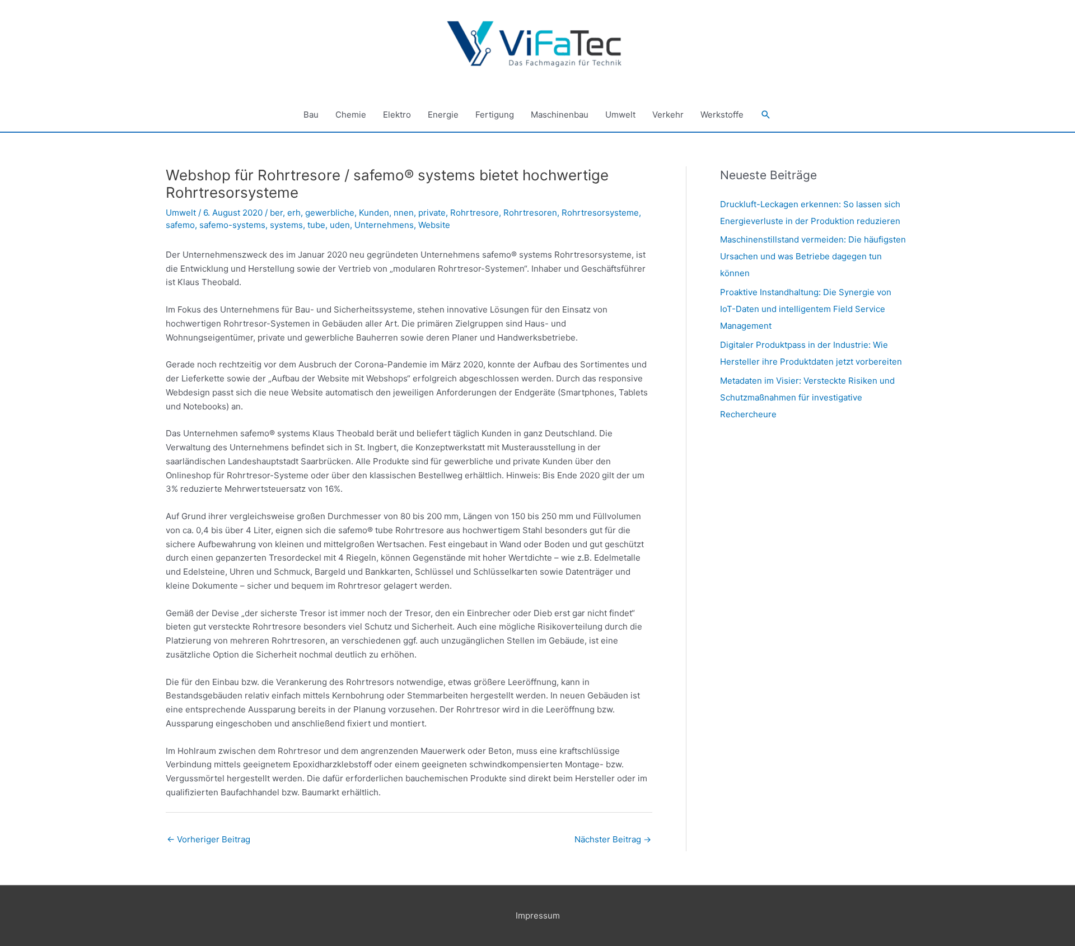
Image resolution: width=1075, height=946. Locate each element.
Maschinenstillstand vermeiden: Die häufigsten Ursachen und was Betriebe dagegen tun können (813, 256)
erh (294, 212)
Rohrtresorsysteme (600, 212)
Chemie (350, 114)
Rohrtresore (474, 212)
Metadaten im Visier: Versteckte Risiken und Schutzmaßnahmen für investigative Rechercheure (807, 397)
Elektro (397, 114)
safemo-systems (232, 225)
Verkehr (668, 114)
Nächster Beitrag (612, 839)
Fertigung (494, 114)
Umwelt (620, 114)
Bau (311, 114)
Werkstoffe (722, 114)
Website (434, 225)
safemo (180, 225)
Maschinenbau (559, 114)
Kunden (374, 212)
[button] (766, 114)
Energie (443, 114)
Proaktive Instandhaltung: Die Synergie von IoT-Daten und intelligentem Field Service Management (805, 309)
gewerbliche (329, 212)
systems (286, 225)
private (432, 212)
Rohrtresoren (530, 212)
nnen (404, 212)
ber (276, 212)
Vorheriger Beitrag (208, 839)
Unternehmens (384, 225)
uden (340, 225)
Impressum (538, 915)
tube (316, 225)
